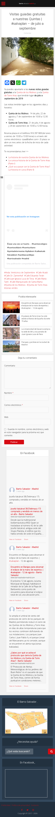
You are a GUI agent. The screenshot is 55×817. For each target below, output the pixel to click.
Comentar (27, 33)
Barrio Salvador (42, 263)
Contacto (35, 805)
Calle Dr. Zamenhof (14, 275)
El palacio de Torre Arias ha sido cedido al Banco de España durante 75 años (35, 318)
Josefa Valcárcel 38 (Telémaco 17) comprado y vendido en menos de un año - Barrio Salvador (26, 511)
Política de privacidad (21, 805)
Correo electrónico (13, 405)
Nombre (8, 393)
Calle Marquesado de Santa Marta (26, 281)
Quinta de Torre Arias (37, 285)
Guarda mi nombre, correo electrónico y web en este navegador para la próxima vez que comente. (26, 432)
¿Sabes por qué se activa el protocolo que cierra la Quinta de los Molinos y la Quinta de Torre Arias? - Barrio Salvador (26, 656)
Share (26, 539)
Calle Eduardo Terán (35, 275)
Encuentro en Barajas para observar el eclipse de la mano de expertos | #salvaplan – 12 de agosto (36, 305)
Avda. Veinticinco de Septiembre (20, 272)
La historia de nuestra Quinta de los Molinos (28, 157)
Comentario (9, 365)
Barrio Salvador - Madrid (27, 488)
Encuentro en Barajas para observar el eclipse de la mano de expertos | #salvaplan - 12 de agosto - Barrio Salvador (27, 571)
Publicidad (5, 805)
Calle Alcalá (42, 272)
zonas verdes (12, 288)
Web (6, 417)
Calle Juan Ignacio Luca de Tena (20, 278)
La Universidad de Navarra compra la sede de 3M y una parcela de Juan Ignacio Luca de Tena (35, 331)
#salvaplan (14, 561)
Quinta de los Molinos (26, 92)
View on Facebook (15, 539)
